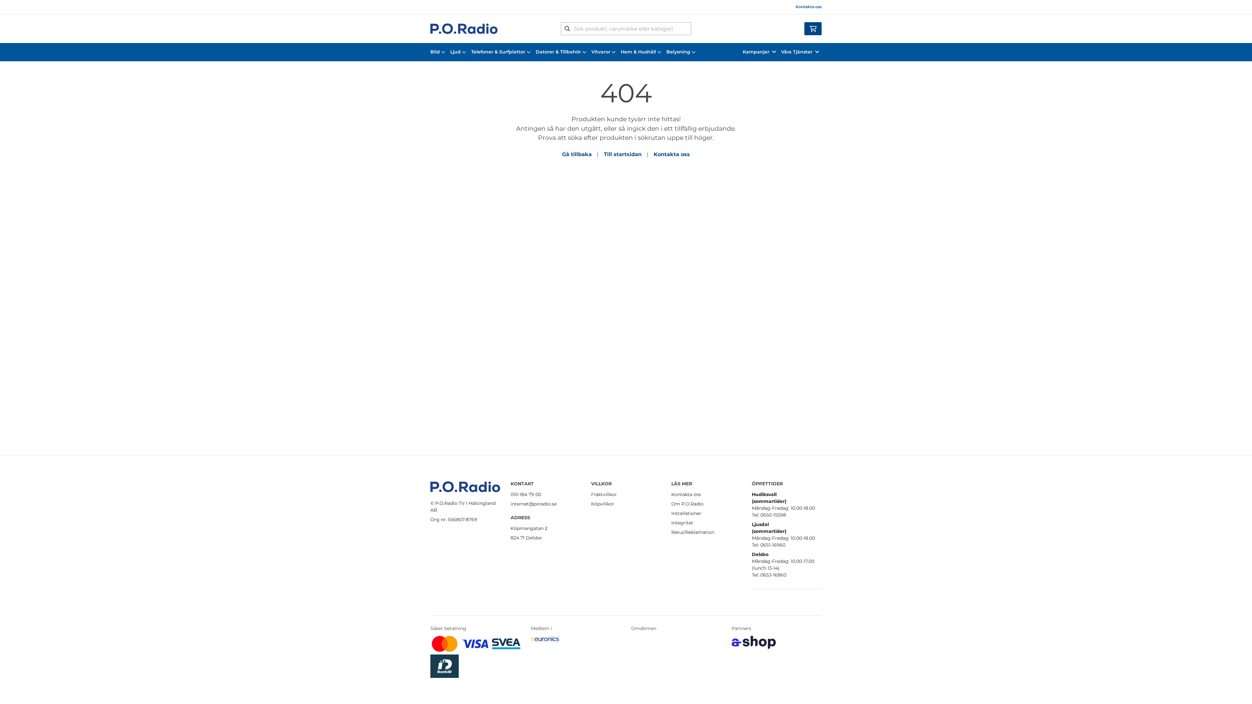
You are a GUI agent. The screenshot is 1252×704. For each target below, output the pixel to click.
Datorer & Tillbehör (558, 52)
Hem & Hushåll (638, 52)
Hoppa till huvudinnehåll (623, 8)
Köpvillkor (602, 504)
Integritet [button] (682, 523)
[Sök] (567, 28)
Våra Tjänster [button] (796, 52)
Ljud (455, 52)
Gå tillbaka (577, 154)
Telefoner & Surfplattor (498, 52)
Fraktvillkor (604, 494)
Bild (435, 52)
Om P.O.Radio (687, 504)
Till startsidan (623, 154)
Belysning (678, 52)
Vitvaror (600, 52)
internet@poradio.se (534, 504)
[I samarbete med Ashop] (754, 642)
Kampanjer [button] (756, 52)
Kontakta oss (809, 6)
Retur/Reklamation (692, 532)
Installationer (686, 513)
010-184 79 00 (526, 494)
